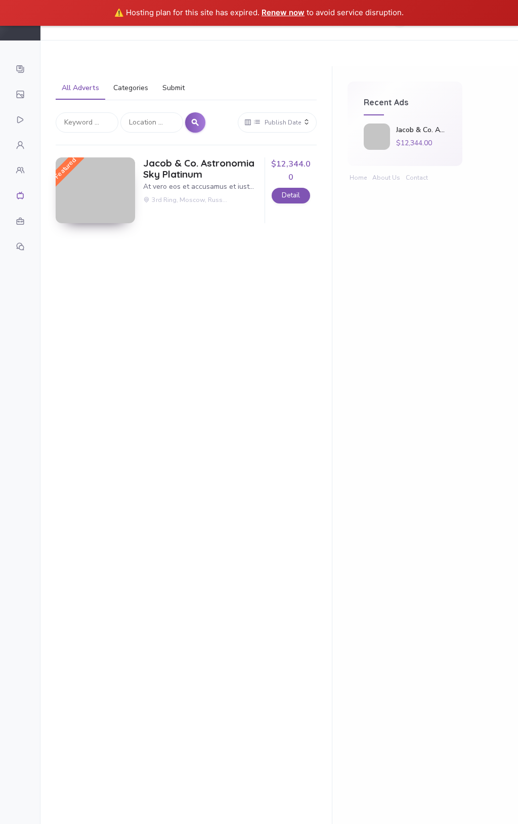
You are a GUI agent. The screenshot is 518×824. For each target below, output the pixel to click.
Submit (173, 88)
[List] (257, 122)
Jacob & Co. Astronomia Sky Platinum (198, 169)
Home (358, 178)
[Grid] (247, 122)
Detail (291, 195)
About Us (386, 178)
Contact (417, 178)
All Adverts (80, 88)
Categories (130, 88)
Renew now (283, 12)
